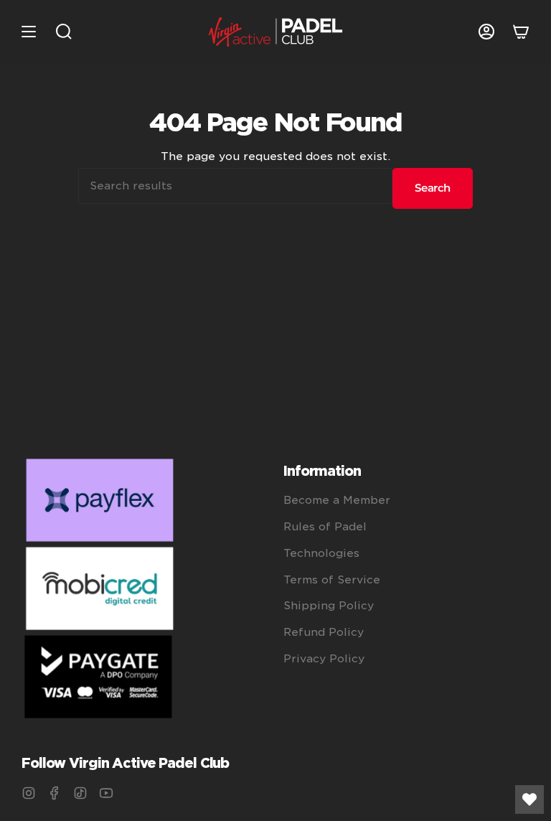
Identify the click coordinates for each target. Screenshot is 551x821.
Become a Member (336, 500)
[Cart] (520, 32)
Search (433, 187)
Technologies (321, 553)
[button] (63, 32)
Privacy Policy (323, 658)
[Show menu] (28, 32)
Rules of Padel (325, 526)
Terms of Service (331, 579)
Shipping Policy (328, 605)
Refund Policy (323, 632)
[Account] (486, 32)
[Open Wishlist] (529, 799)
